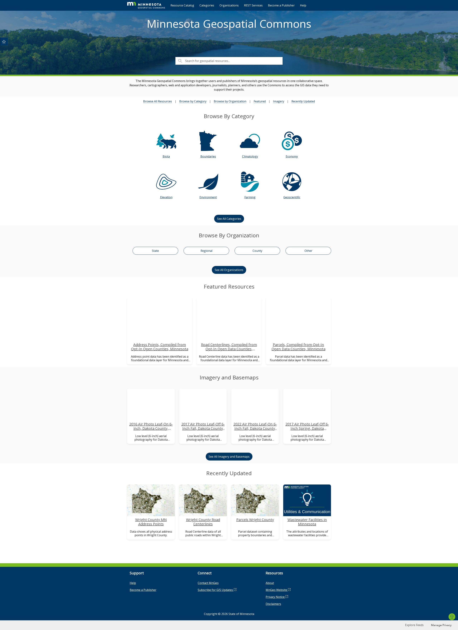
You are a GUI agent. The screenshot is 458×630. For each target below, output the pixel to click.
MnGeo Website (277, 590)
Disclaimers (273, 604)
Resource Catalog (182, 5)
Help (303, 5)
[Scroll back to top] (452, 616)
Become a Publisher (281, 5)
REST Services (253, 5)
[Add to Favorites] (4, 41)
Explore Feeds (414, 625)
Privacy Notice (275, 597)
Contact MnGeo (208, 583)
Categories (206, 5)
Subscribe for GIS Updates (216, 590)
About (270, 583)
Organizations (229, 5)
